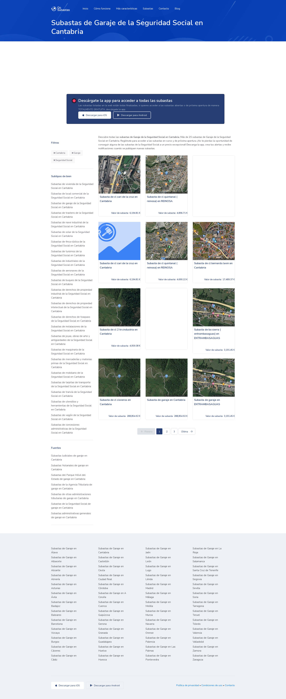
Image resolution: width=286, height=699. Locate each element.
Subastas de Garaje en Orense (158, 630)
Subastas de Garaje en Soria (205, 595)
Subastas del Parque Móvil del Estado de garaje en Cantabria (68, 477)
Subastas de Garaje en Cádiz (63, 657)
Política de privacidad (187, 685)
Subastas (148, 8)
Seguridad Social (63, 160)
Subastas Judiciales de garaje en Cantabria (69, 457)
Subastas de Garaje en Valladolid (205, 639)
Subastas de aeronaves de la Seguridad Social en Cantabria (68, 272)
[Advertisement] (143, 66)
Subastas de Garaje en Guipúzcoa (111, 613)
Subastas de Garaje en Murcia (158, 613)
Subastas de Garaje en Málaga (158, 595)
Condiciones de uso (211, 685)
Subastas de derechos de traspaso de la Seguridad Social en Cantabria (71, 319)
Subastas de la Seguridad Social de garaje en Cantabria (71, 505)
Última (184, 431)
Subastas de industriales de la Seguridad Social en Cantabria (68, 263)
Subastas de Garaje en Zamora (205, 648)
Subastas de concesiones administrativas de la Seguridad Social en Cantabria (68, 428)
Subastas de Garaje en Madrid (158, 586)
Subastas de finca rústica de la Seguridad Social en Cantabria (68, 243)
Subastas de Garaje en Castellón (111, 559)
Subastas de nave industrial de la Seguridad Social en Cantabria (69, 224)
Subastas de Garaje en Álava (63, 550)
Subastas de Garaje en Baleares (63, 613)
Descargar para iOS (96, 115)
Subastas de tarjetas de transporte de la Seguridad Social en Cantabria (71, 384)
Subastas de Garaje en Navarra (158, 622)
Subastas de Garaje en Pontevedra (158, 657)
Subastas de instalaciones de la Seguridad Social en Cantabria (68, 328)
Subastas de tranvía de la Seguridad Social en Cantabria (71, 394)
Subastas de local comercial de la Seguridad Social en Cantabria (70, 195)
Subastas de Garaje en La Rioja (207, 550)
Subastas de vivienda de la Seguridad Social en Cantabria (72, 186)
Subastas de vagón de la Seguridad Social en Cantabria (71, 417)
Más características (126, 8)
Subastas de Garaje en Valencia (205, 630)
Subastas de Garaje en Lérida (158, 577)
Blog (177, 8)
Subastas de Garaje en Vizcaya (63, 630)
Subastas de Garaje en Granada (111, 630)
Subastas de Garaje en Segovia (205, 577)
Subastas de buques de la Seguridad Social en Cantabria (71, 282)
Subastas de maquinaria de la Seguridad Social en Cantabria (68, 351)
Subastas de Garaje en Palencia (158, 639)
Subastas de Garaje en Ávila (63, 595)
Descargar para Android (133, 115)
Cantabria (60, 153)
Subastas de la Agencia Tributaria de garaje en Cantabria (71, 486)
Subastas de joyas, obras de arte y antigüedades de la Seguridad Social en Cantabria (71, 340)
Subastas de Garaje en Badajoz (63, 604)
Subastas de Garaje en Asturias (63, 586)
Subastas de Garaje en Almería (63, 577)
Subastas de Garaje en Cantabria (111, 550)
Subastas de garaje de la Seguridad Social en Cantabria (71, 205)
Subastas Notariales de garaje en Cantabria (69, 467)
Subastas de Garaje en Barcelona (63, 622)
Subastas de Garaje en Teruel (205, 613)
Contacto (164, 8)
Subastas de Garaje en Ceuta (111, 568)
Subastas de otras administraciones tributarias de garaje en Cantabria (71, 496)
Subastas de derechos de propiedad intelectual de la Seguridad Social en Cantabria (71, 307)
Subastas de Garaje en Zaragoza (205, 657)
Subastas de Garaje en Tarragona (205, 604)
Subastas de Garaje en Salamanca (205, 559)
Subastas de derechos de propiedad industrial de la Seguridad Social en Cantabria (71, 293)
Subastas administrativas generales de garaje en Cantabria (71, 515)
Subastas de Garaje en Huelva (111, 648)
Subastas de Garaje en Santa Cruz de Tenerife (205, 568)
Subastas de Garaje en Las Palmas (160, 648)
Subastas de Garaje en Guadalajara (111, 639)
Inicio (85, 8)
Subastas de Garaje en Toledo (205, 622)
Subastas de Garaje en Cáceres (63, 648)
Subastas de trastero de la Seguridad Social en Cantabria (72, 214)
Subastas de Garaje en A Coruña (112, 595)
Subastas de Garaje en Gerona (111, 622)
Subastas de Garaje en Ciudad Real (111, 577)
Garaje (76, 153)
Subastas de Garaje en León (158, 559)
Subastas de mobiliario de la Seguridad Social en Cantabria (68, 374)
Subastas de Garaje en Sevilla (205, 586)
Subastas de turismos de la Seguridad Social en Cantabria (68, 253)
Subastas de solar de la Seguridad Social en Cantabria (70, 234)
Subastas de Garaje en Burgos (63, 639)
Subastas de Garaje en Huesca (111, 657)
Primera (148, 431)
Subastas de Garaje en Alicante (63, 568)
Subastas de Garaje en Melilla (158, 604)
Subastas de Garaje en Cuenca (111, 604)
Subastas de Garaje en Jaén (158, 550)
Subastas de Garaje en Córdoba (111, 586)
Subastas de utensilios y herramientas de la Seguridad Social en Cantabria (71, 405)
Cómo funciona (102, 8)
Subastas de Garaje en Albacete (63, 559)
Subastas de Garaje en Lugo (158, 568)
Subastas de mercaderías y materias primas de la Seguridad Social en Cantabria (71, 363)
